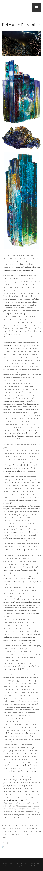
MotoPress (8, 866)
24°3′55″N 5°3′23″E (10, 825)
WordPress (34, 866)
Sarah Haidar (24, 834)
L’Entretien (34, 825)
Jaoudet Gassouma (18, 831)
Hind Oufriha (35, 831)
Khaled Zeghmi (10, 834)
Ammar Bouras (23, 863)
